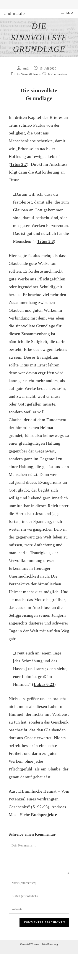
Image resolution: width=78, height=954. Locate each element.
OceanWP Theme (29, 944)
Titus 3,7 (18, 164)
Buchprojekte (44, 814)
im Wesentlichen (27, 74)
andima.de (14, 13)
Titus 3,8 (45, 241)
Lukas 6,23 (44, 684)
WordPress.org (50, 944)
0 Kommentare (57, 74)
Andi (26, 68)
